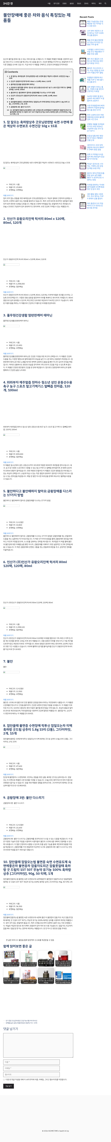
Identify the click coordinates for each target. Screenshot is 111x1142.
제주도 (93, 3)
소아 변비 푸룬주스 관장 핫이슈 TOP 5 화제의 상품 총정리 (95, 33)
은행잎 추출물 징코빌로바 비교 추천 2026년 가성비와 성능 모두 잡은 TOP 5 (95, 127)
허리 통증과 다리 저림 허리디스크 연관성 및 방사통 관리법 (95, 205)
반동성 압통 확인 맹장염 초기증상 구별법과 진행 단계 (95, 138)
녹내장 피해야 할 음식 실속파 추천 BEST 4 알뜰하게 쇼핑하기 (95, 98)
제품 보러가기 (8, 195)
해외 (100, 3)
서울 (49, 3)
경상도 (79, 3)
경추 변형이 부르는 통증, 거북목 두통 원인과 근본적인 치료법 (95, 89)
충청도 (72, 3)
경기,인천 (56, 3)
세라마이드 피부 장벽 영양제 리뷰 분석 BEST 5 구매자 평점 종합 (95, 147)
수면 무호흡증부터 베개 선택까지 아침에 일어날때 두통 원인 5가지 (95, 107)
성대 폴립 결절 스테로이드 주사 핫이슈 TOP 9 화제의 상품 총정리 (95, 196)
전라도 (86, 3)
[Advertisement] (38, 42)
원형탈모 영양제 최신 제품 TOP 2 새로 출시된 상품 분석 (95, 79)
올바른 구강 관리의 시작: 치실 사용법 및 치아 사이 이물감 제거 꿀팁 (95, 70)
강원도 (64, 3)
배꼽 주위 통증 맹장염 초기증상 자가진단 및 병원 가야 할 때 (95, 42)
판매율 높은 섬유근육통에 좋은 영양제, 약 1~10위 (21, 1023)
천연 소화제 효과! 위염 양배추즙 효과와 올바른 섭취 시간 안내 (95, 117)
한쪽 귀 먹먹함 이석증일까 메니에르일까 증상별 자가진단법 (95, 156)
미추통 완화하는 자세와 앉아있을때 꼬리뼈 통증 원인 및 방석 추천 (95, 187)
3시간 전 (8, 4)
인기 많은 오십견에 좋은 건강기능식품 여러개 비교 (21, 1020)
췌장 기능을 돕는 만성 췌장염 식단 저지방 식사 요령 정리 (95, 23)
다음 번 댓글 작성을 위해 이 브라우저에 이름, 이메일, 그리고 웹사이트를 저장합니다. (36, 1079)
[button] (105, 3)
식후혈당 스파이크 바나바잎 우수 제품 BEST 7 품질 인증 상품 (95, 51)
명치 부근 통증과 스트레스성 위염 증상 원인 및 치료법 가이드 (95, 61)
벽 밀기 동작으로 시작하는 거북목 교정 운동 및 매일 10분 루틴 (95, 166)
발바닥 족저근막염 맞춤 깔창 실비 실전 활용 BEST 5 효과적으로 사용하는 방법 (95, 176)
